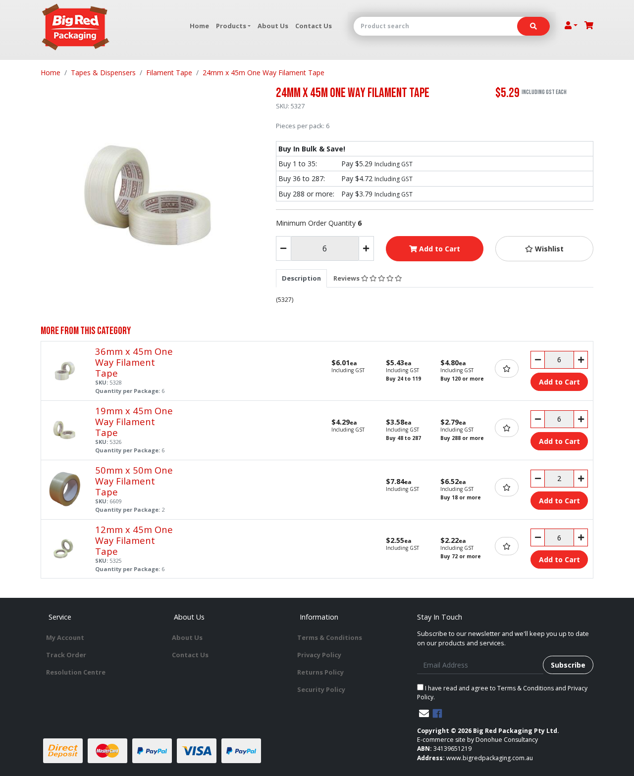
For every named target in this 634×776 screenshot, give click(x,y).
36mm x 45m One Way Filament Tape (134, 362)
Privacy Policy (319, 654)
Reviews (347, 278)
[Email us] (424, 713)
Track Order (66, 654)
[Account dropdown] (571, 25)
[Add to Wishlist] (507, 368)
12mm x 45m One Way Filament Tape (134, 540)
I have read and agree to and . (502, 692)
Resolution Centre (76, 672)
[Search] (533, 26)
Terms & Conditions (329, 637)
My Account (65, 637)
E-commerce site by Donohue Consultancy (477, 739)
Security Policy (321, 689)
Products (231, 25)
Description (301, 278)
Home (199, 25)
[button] (544, 248)
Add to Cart (438, 248)
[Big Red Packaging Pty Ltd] (75, 27)
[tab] (301, 278)
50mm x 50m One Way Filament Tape (134, 481)
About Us (273, 25)
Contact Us (313, 25)
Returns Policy (320, 672)
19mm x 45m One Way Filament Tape (134, 421)
